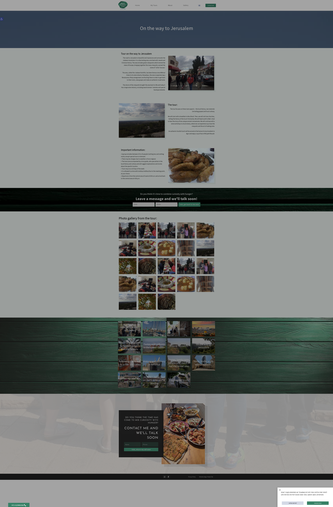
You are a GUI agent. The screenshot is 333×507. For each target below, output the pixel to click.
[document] (166, 253)
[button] (280, 490)
